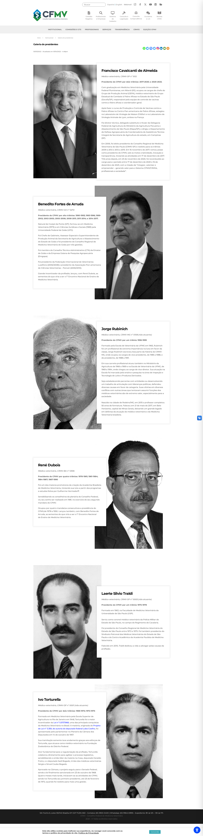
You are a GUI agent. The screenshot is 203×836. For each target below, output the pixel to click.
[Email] (164, 48)
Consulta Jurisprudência (136, 17)
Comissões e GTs (73, 29)
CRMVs (136, 29)
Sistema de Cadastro (112, 19)
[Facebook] (150, 48)
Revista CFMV (159, 18)
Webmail (128, 5)
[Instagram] (157, 48)
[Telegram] (147, 48)
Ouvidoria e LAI (148, 18)
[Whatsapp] (144, 48)
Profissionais (92, 29)
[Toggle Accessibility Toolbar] (197, 830)
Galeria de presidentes (45, 44)
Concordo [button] (155, 832)
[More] (167, 48)
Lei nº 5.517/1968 (61, 722)
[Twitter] (154, 48)
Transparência (122, 29)
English (119, 5)
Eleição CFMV (149, 29)
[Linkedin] (161, 48)
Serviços (106, 29)
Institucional (55, 29)
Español (110, 5)
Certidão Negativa (88, 18)
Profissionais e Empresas (101, 18)
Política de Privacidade (88, 833)
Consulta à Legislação (124, 18)
